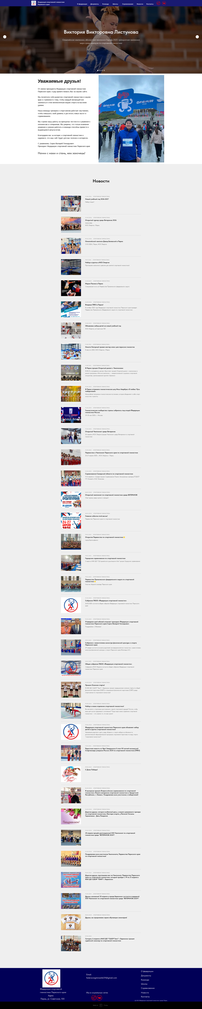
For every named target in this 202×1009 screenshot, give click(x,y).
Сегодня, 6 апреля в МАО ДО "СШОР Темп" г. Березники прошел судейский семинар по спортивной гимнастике (109, 940)
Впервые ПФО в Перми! (94, 305)
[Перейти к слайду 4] (104, 70)
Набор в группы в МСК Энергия (97, 262)
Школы (115, 4)
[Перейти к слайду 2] (99, 70)
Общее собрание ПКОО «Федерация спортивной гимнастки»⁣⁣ (108, 664)
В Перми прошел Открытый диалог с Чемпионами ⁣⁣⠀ (105, 368)
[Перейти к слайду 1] (97, 70)
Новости (140, 4)
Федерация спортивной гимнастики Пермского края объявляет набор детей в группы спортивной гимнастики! (112, 728)
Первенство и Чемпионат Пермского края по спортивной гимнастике (111, 453)
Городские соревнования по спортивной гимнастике (105, 558)
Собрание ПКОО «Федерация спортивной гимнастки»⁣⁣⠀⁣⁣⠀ (107, 601)
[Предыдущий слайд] (4, 36)
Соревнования (127, 4)
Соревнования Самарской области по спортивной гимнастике (109, 474)
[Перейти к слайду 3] (102, 70)
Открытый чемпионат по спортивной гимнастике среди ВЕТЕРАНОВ (111, 495)
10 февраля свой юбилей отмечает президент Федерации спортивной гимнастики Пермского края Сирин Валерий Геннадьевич (111, 623)
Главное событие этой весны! (96, 516)
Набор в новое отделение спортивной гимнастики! (104, 706)
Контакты (149, 4)
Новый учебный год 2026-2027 (97, 199)
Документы (94, 4)
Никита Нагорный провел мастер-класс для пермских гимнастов (110, 347)
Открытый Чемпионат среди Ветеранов (100, 432)
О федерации (82, 4)
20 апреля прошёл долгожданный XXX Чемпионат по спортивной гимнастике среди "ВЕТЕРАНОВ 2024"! (110, 834)
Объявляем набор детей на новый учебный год (103, 326)
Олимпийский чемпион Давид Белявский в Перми (104, 241)
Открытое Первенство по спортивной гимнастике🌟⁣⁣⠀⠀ (106, 537)
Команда (105, 4)
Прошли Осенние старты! (95, 685)
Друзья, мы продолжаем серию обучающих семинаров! (106, 918)
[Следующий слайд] (197, 36)
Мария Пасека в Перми (94, 284)
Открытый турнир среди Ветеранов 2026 (100, 220)
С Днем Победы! (91, 770)
